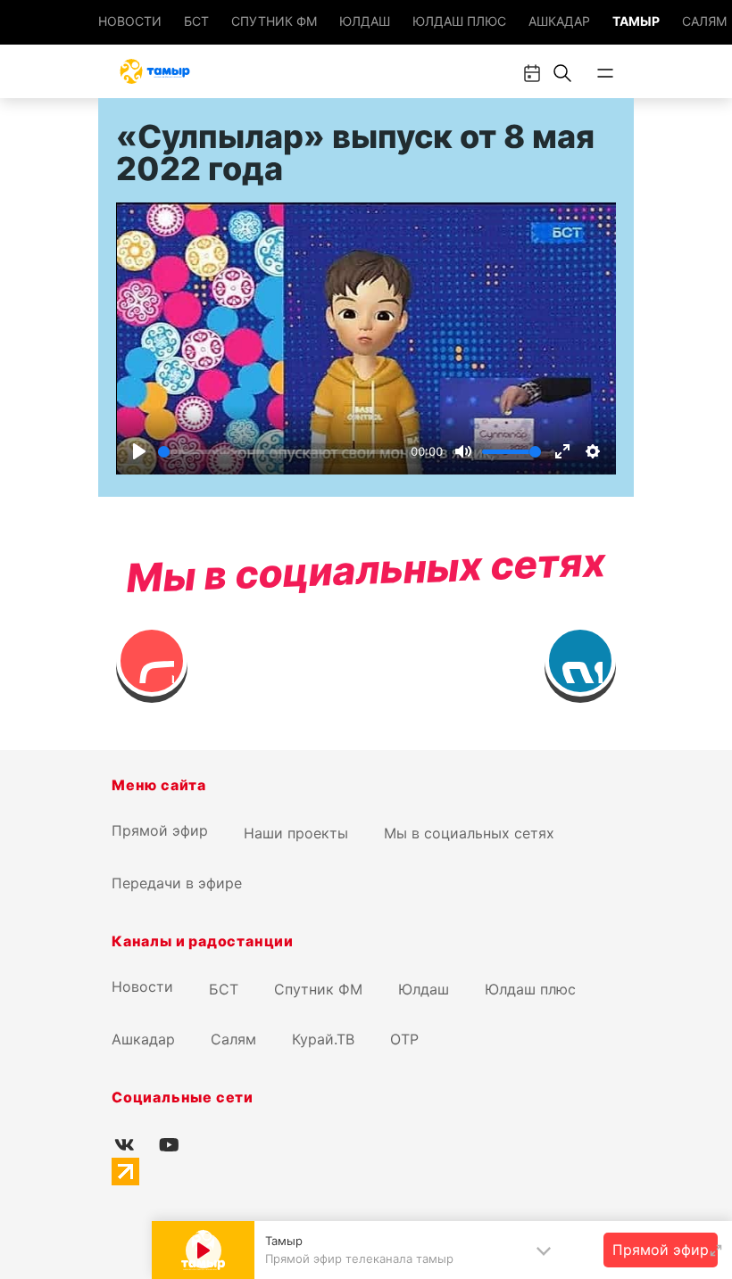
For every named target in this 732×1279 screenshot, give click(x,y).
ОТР (404, 1039)
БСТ (196, 21)
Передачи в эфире (177, 883)
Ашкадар (559, 21)
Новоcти (130, 21)
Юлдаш (364, 21)
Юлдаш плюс (459, 21)
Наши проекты (296, 833)
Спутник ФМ (274, 21)
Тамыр (636, 21)
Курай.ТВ (323, 1039)
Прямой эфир (160, 830)
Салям (704, 21)
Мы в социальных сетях (469, 833)
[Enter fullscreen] (716, 1250)
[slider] (280, 451)
